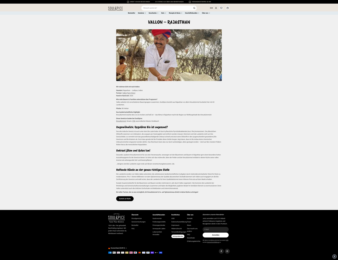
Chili (133, 121)
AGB (227, 240)
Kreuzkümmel (121, 121)
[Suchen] (194, 8)
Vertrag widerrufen (178, 236)
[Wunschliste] (221, 8)
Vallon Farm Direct (128, 93)
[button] (334, 256)
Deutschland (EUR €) (118, 248)
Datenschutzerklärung (213, 242)
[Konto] (216, 8)
